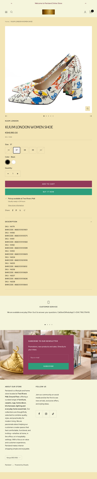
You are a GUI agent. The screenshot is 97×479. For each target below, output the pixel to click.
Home (7, 21)
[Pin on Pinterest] (16, 210)
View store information (16, 205)
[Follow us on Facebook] (39, 413)
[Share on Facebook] (12, 210)
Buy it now (48, 192)
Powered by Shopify (21, 465)
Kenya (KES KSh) (12, 458)
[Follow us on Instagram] (46, 413)
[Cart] (90, 12)
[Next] (91, 116)
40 (41, 150)
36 (9, 150)
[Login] (85, 12)
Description (11, 222)
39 (33, 150)
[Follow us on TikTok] (53, 413)
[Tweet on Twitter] (20, 210)
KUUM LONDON (12, 121)
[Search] (11, 12)
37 (17, 150)
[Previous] (6, 116)
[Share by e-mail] (24, 210)
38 (25, 150)
